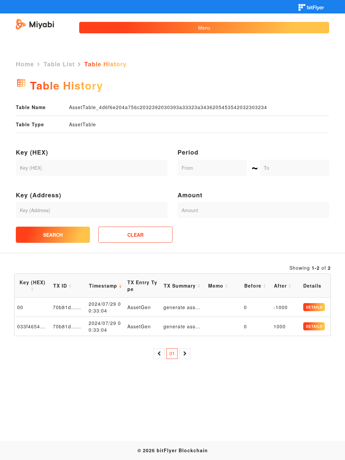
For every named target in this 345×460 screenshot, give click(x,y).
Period (188, 152)
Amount (190, 195)
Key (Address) (38, 195)
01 (172, 353)
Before (253, 285)
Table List (59, 64)
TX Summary (180, 285)
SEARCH (53, 234)
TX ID (61, 285)
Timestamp (104, 285)
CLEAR (135, 234)
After (281, 285)
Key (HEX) (32, 152)
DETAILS (314, 307)
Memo (216, 285)
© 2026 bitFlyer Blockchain (172, 450)
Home (25, 64)
